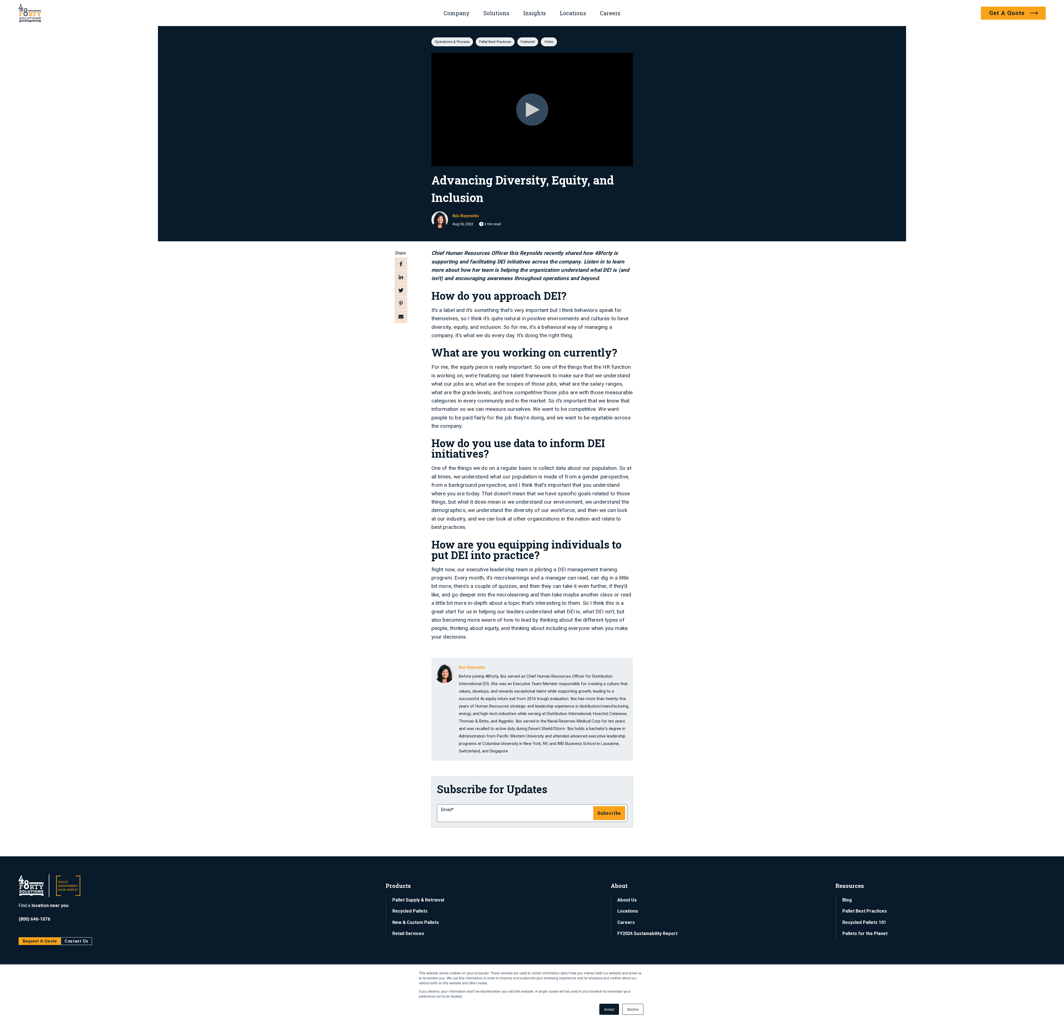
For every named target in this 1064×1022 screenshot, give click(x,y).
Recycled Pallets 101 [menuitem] (864, 922)
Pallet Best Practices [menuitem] (864, 911)
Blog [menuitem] (847, 900)
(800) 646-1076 (34, 919)
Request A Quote (39, 941)
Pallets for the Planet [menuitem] (864, 933)
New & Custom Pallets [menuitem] (415, 922)
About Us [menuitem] (627, 900)
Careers (610, 13)
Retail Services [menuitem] (408, 933)
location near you (50, 905)
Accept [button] (609, 1009)
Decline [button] (633, 1009)
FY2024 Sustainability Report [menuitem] (647, 933)
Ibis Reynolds (465, 215)
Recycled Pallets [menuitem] (410, 911)
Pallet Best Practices (495, 42)
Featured (528, 42)
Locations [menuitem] (627, 911)
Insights (534, 13)
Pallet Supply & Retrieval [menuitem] (418, 900)
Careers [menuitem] (626, 922)
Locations (573, 13)
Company (457, 13)
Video (549, 42)
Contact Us (76, 941)
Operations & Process (452, 42)
